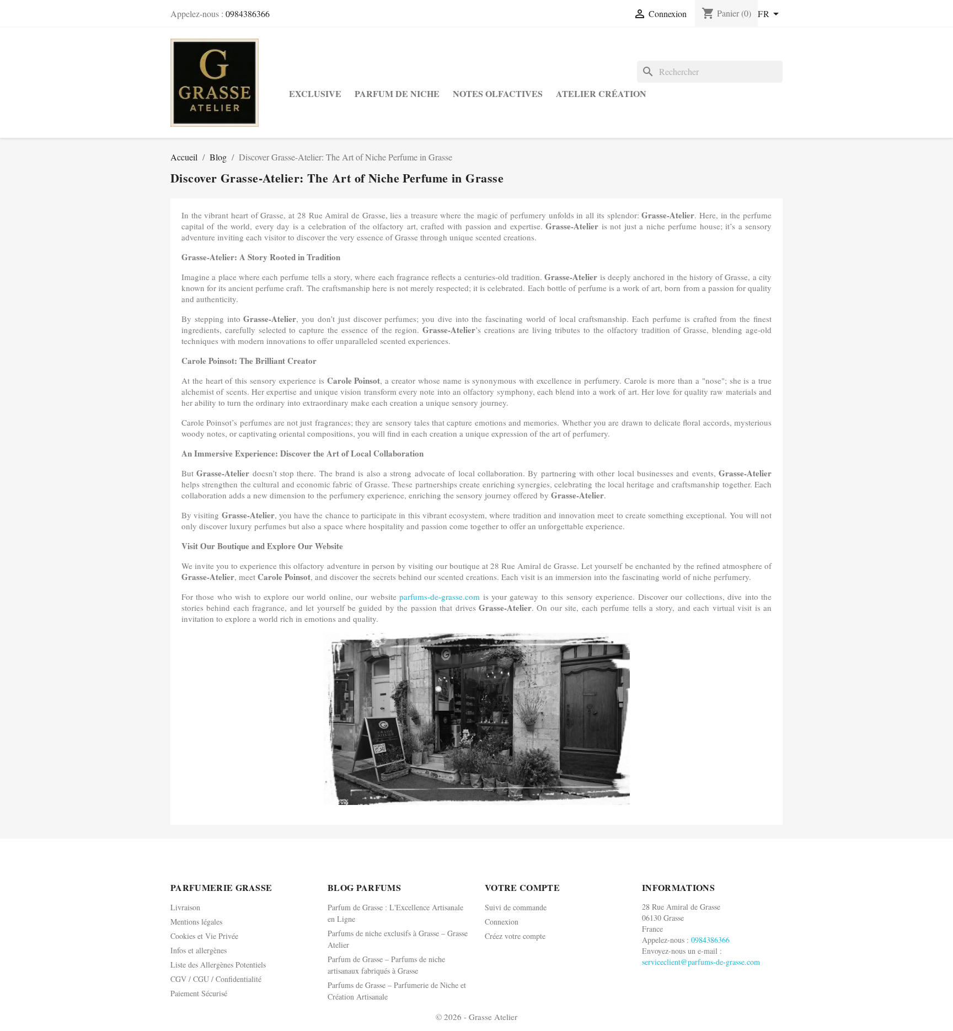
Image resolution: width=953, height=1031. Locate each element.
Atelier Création (601, 93)
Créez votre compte (515, 936)
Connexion (501, 921)
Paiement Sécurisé (198, 993)
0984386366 (248, 13)
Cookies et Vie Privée (204, 936)
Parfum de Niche (397, 93)
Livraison (185, 907)
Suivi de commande (516, 907)
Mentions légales (196, 921)
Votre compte (522, 887)
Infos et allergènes (198, 950)
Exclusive (315, 93)
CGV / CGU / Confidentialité (215, 979)
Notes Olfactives (498, 93)
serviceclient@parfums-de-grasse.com (701, 962)
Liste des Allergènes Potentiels (218, 964)
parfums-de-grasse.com (439, 596)
